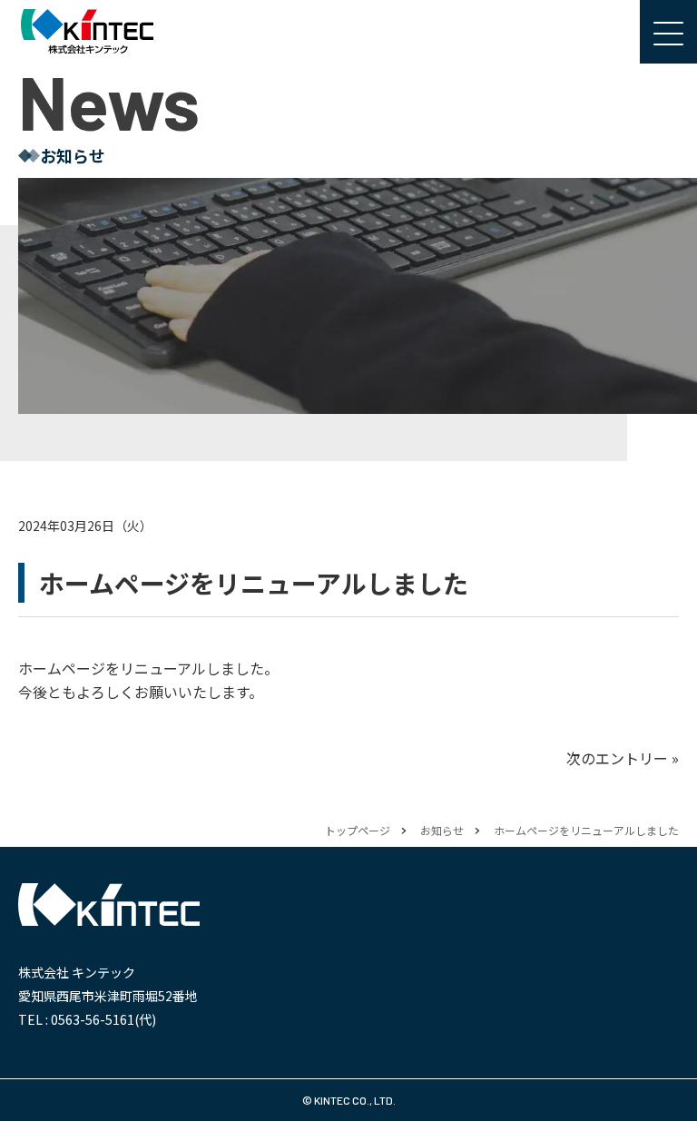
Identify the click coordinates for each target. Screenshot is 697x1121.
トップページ (357, 830)
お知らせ (442, 830)
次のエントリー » (622, 758)
